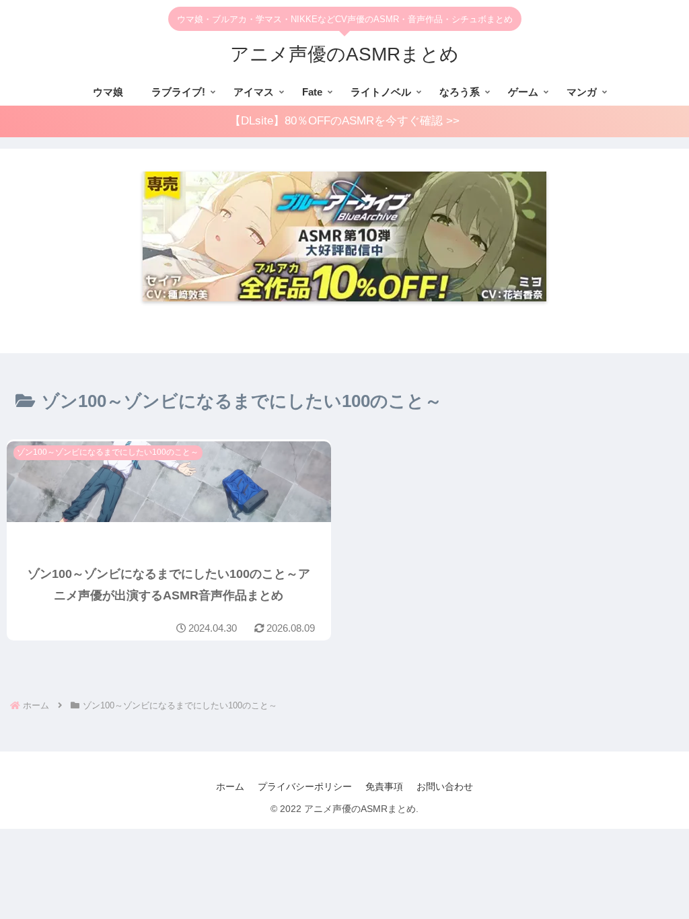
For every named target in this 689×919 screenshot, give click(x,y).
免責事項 (384, 786)
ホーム (230, 786)
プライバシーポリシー (305, 786)
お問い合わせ (444, 786)
